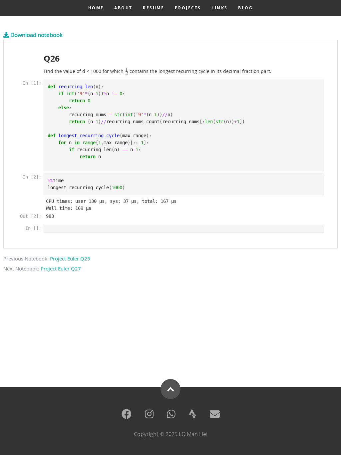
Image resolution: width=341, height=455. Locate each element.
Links (219, 8)
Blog (245, 8)
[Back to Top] (170, 389)
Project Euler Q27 (61, 268)
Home (96, 8)
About (123, 8)
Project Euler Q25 (70, 258)
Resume (153, 8)
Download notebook (36, 35)
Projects (188, 8)
